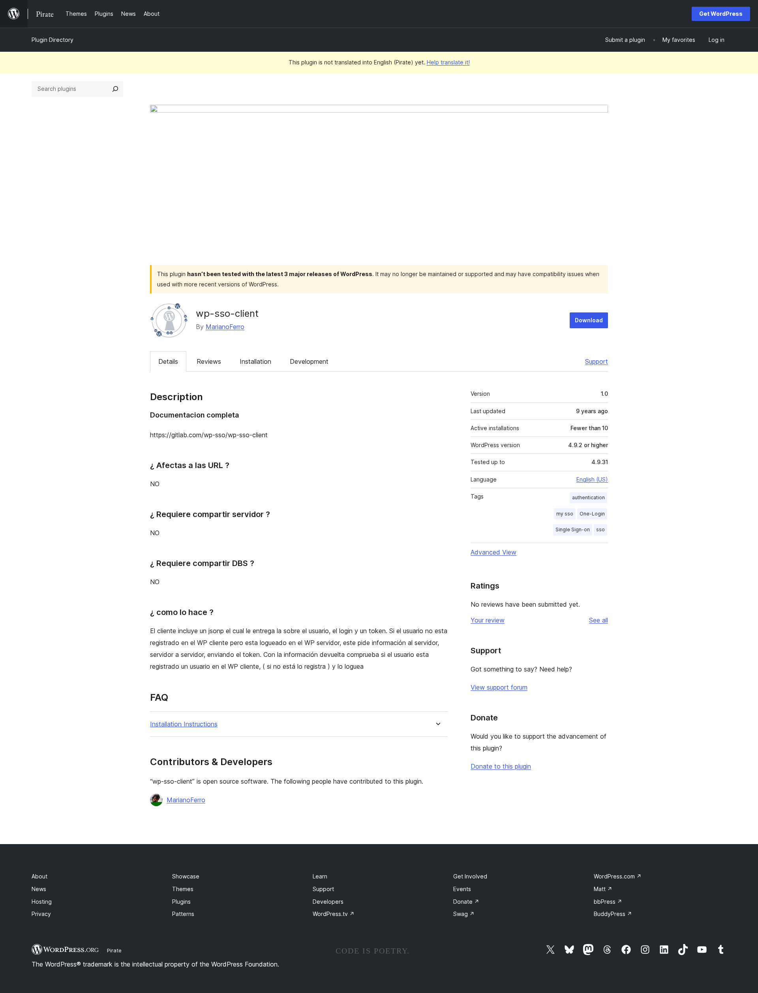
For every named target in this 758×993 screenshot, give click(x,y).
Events (462, 889)
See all (598, 620)
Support (596, 361)
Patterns (183, 913)
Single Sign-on (572, 529)
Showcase (185, 876)
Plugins (181, 901)
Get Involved (470, 876)
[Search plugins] (115, 89)
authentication (588, 497)
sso (600, 529)
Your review (488, 620)
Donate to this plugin (501, 766)
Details (168, 361)
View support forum (499, 687)
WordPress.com (618, 876)
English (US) (592, 479)
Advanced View (493, 552)
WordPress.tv (334, 913)
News (39, 889)
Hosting (42, 901)
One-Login (592, 514)
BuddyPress (613, 913)
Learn (320, 876)
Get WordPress (721, 13)
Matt (603, 889)
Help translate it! (448, 62)
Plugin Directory (52, 39)
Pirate (114, 950)
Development (309, 361)
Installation (255, 361)
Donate (466, 901)
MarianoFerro (225, 327)
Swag (464, 913)
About (39, 876)
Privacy (41, 913)
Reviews (209, 361)
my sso (564, 514)
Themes (182, 889)
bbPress (608, 901)
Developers (328, 901)
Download (589, 320)
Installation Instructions (184, 724)
